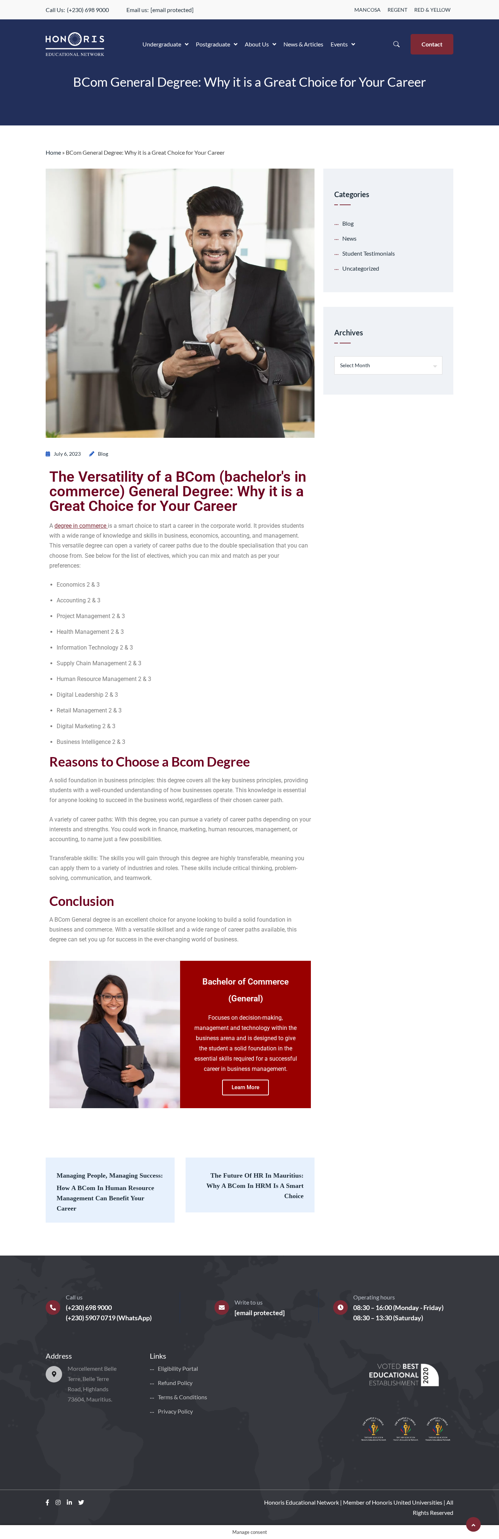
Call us (74, 1297)
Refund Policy (175, 1382)
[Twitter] (81, 1502)
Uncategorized (360, 268)
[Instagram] (58, 1502)
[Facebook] (47, 1502)
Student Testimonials (368, 253)
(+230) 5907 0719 (90, 1318)
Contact (432, 44)
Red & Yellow (432, 10)
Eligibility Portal (178, 1368)
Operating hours (374, 1297)
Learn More (245, 1087)
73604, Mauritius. (90, 1399)
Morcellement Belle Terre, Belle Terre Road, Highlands (92, 1378)
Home (53, 152)
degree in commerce (80, 525)
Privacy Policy (175, 1411)
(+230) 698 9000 (88, 9)
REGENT (397, 10)
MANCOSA (367, 10)
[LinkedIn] (69, 1502)
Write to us (249, 1302)
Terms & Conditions (182, 1396)
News (349, 238)
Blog (103, 454)
